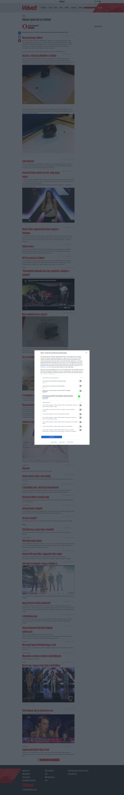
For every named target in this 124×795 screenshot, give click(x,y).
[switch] (80, 381)
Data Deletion (54, 442)
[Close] (86, 353)
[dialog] (62, 397)
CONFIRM (51, 436)
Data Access (62, 442)
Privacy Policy (70, 442)
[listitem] (62, 378)
